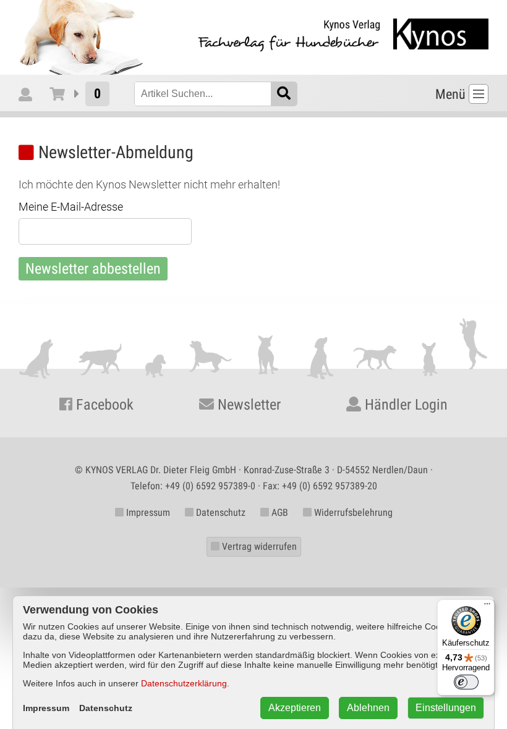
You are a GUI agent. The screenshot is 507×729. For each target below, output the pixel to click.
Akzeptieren (294, 707)
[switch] (466, 682)
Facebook (103, 405)
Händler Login (404, 405)
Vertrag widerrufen (258, 546)
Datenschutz (219, 512)
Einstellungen (445, 707)
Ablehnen (368, 707)
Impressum (147, 512)
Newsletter (247, 405)
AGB (278, 512)
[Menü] (487, 606)
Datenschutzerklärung (184, 683)
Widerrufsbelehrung (352, 512)
